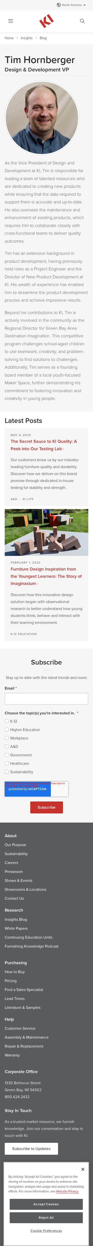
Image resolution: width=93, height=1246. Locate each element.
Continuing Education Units (28, 937)
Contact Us (14, 898)
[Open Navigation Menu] (11, 21)
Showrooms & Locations (25, 889)
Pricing (11, 980)
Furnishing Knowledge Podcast (32, 946)
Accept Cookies (46, 1204)
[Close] (82, 1169)
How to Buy (15, 971)
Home (9, 37)
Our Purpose (15, 844)
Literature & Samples (22, 1007)
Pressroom (14, 871)
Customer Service (20, 1028)
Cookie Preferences (46, 1230)
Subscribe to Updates (31, 1148)
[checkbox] (47, 746)
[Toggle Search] (82, 21)
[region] (46, 1204)
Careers (11, 862)
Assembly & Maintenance (27, 1037)
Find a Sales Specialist (24, 989)
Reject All (46, 1217)
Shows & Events (18, 880)
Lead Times (15, 998)
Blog (43, 37)
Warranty (12, 1055)
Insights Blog (16, 919)
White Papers (16, 928)
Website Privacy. (67, 1191)
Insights (27, 37)
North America (72, 5)
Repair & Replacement (24, 1046)
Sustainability (16, 853)
